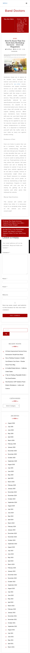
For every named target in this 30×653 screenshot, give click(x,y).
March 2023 (11, 564)
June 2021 (11, 636)
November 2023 (12, 536)
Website (5, 294)
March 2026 (11, 440)
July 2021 (10, 633)
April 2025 (10, 478)
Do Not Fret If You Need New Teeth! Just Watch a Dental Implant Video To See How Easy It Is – (14, 232)
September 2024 (12, 502)
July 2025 (10, 468)
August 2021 (11, 629)
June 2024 (11, 512)
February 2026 (12, 444)
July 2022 (10, 592)
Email (5, 286)
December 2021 (12, 616)
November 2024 (12, 495)
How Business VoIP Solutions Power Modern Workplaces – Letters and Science (15, 385)
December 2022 (12, 574)
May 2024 (10, 516)
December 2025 (12, 450)
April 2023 (10, 561)
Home (15, 38)
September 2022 (12, 585)
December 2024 (12, 492)
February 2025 (12, 485)
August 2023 (11, 547)
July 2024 (10, 509)
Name (5, 278)
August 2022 (11, 588)
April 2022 (10, 602)
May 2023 (10, 557)
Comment (6, 252)
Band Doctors (15, 10)
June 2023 (11, 554)
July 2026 (10, 426)
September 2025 (12, 461)
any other (17, 84)
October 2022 (11, 581)
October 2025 (11, 457)
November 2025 (12, 454)
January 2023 (11, 571)
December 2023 (12, 533)
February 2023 (12, 567)
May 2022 (10, 598)
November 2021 (12, 619)
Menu (5, 3)
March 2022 (11, 605)
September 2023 (12, 543)
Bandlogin (9, 49)
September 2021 (12, 626)
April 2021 (10, 643)
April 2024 (10, 519)
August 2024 (11, 505)
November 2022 (12, 578)
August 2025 (11, 464)
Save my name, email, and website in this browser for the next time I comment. (14, 307)
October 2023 (11, 540)
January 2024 (11, 530)
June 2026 (11, 430)
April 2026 (10, 437)
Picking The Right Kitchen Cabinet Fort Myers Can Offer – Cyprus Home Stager (14, 223)
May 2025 (10, 475)
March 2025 (11, 481)
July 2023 (10, 550)
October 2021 (11, 623)
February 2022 (12, 609)
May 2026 (10, 433)
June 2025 (11, 471)
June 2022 (11, 595)
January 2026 (11, 447)
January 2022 (11, 612)
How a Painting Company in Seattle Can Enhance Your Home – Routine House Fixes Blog (15, 361)
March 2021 (11, 647)
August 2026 (11, 423)
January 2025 (11, 488)
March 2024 (11, 523)
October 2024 (11, 499)
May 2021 (10, 640)
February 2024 (12, 526)
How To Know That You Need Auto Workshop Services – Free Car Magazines (15, 44)
